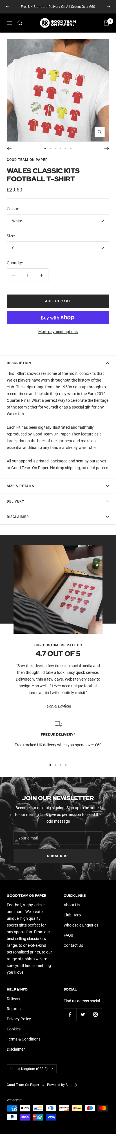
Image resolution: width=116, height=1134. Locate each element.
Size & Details (20, 486)
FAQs (68, 935)
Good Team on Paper (27, 160)
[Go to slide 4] (60, 148)
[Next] (106, 148)
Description (19, 363)
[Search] (20, 23)
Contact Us (73, 945)
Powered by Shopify (62, 1085)
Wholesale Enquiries (81, 925)
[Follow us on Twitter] (82, 1014)
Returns (14, 1009)
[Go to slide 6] (71, 148)
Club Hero (72, 915)
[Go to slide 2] (50, 148)
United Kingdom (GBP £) (29, 1069)
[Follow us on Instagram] (95, 1014)
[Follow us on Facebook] (70, 1014)
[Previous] (9, 148)
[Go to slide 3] (55, 148)
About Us (72, 905)
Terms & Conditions (24, 1039)
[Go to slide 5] (65, 148)
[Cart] (106, 23)
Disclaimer (18, 517)
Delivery (15, 501)
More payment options (58, 331)
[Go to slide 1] (45, 148)
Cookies (14, 1029)
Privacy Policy (19, 1019)
